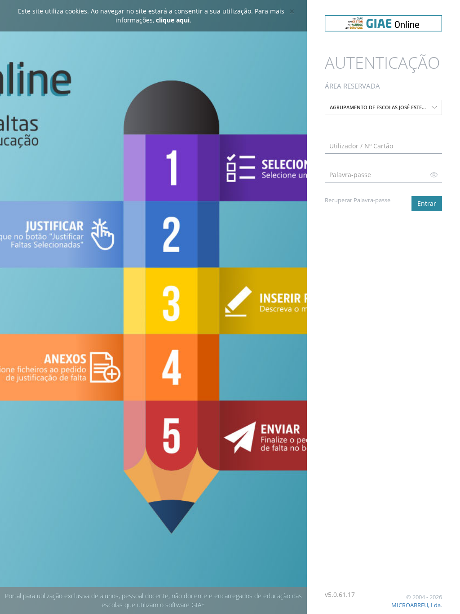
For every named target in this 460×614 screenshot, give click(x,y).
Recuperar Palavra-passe (357, 200)
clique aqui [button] (173, 20)
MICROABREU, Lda (416, 605)
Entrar (426, 203)
